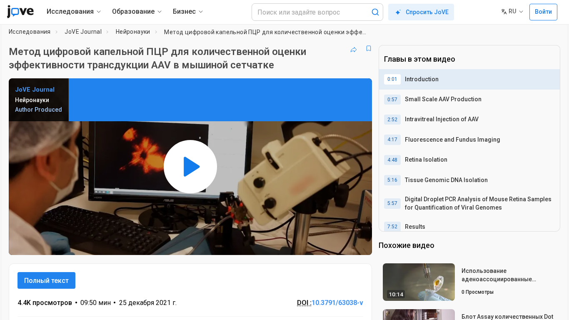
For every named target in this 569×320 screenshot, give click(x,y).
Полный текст (46, 281)
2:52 (392, 119)
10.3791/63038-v (337, 303)
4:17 (392, 139)
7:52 (392, 227)
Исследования (30, 31)
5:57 (392, 203)
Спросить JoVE (427, 12)
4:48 (392, 160)
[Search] (375, 12)
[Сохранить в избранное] (368, 48)
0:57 (392, 99)
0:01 (392, 79)
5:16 (392, 180)
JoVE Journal (83, 31)
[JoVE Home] (20, 11)
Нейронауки (133, 31)
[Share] (353, 48)
